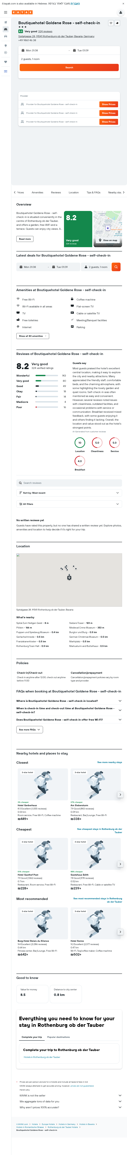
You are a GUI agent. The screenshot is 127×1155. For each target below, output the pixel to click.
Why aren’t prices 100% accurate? (39, 1107)
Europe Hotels (48, 1124)
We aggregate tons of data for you (39, 1101)
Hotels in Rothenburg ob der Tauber (42, 1057)
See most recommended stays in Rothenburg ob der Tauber (97, 900)
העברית (75, 3)
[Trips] (5, 62)
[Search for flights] (5, 22)
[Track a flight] (5, 52)
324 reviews (45, 31)
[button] (123, 3)
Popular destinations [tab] (58, 1037)
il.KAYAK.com (22, 1124)
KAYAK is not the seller (32, 1095)
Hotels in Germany (67, 1124)
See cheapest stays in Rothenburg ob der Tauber (99, 831)
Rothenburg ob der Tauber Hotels (63, 1127)
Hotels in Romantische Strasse (30, 1127)
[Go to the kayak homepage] (22, 12)
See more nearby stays (109, 762)
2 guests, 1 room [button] (30, 59)
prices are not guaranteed (82, 1086)
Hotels (35, 1124)
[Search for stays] (5, 29)
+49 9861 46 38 (27, 40)
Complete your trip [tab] (32, 1037)
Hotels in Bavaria (86, 1124)
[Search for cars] (5, 36)
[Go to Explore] (5, 45)
